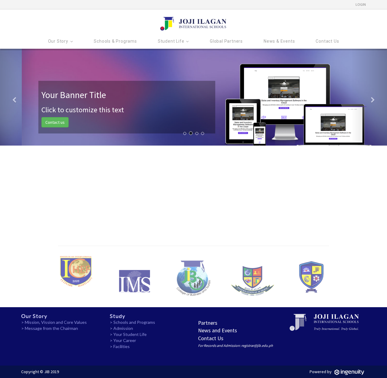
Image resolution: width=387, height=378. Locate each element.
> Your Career (123, 340)
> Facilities (120, 346)
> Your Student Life (128, 334)
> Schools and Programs (132, 322)
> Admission (121, 328)
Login (361, 4)
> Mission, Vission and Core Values (54, 322)
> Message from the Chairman (49, 328)
